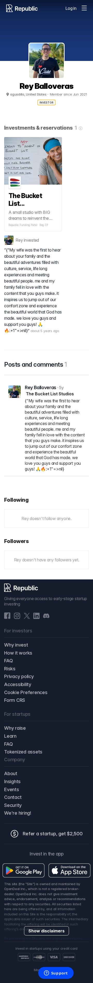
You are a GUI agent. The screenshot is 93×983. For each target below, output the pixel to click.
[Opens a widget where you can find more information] (56, 973)
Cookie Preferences (26, 692)
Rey (19, 240)
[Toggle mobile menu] (84, 8)
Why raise (15, 728)
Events (11, 789)
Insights (12, 781)
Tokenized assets (23, 751)
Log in (70, 8)
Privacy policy (19, 676)
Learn (10, 736)
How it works (18, 653)
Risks (10, 668)
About (10, 773)
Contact (12, 797)
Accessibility (17, 684)
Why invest (16, 645)
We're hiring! (17, 813)
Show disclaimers (46, 930)
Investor (47, 102)
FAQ (8, 660)
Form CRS (14, 700)
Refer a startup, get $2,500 (53, 833)
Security (13, 805)
